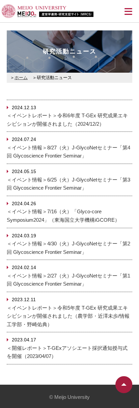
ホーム (21, 77)
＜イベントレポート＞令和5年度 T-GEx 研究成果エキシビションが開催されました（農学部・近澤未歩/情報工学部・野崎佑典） (68, 316)
